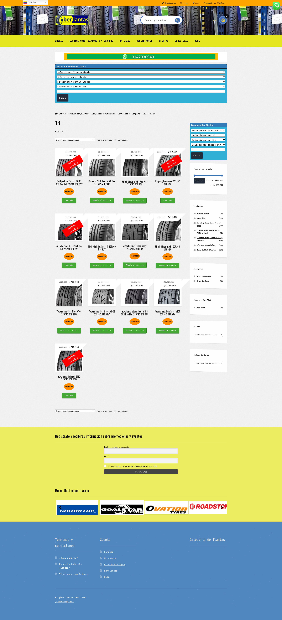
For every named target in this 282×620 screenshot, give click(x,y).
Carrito (108, 552)
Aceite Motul (144, 41)
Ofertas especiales (206, 245)
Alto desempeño (204, 276)
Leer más (69, 200)
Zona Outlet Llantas (206, 250)
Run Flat (201, 307)
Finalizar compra (114, 564)
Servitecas (181, 41)
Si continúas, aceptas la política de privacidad (132, 466)
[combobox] (208, 335)
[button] (60, 507)
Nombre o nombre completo (116, 447)
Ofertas (163, 41)
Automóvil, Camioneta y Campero (122, 114)
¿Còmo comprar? (68, 558)
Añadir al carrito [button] (102, 200)
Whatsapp (184, 3)
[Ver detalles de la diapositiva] (77, 507)
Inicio (59, 41)
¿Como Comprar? (64, 601)
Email (106, 456)
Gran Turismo (203, 281)
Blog (197, 41)
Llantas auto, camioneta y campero (91, 41)
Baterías (125, 41)
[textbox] (208, 335)
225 (144, 114)
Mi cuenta (110, 558)
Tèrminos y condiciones (73, 574)
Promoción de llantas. (214, 3)
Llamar (196, 3)
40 (149, 114)
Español (31, 2)
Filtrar (199, 181)
